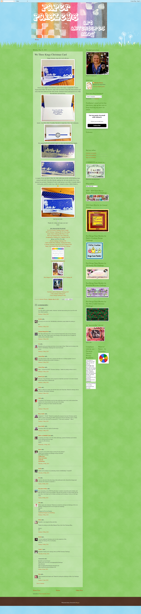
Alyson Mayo (41, 356)
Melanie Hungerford (43, 331)
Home (37, 39)
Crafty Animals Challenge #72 (58, 293)
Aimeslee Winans (98, 83)
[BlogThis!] (67, 299)
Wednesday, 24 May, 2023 (44, 444)
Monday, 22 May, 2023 (43, 314)
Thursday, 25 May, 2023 (43, 463)
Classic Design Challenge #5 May (58, 295)
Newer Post (36, 590)
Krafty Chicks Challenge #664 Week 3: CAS (57, 234)
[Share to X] (68, 299)
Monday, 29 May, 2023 (43, 515)
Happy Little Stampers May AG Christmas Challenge (57, 246)
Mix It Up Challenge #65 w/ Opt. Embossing (57, 235)
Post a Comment (40, 583)
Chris (39, 398)
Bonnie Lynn (41, 376)
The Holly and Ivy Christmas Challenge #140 (58, 292)
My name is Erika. (42, 488)
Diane (39, 449)
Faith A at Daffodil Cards (44, 435)
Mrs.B (39, 537)
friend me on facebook (91, 153)
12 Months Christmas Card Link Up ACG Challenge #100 (58, 244)
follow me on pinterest (91, 155)
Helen (39, 520)
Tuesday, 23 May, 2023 (43, 393)
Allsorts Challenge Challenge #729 (58, 241)
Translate (97, 98)
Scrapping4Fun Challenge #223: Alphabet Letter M (58, 237)
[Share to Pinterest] (72, 299)
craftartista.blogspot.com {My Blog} (46, 512)
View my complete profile (99, 86)
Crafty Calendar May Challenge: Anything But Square (58, 242)
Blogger (77, 602)
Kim (39, 574)
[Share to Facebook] (70, 299)
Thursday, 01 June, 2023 (43, 553)
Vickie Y (40, 549)
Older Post (79, 590)
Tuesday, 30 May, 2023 (43, 544)
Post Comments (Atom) (44, 593)
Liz (39, 344)
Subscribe (97, 125)
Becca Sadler (41, 414)
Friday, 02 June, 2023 (43, 569)
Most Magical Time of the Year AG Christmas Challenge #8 (58, 277)
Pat (39, 478)
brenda (40, 319)
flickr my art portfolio (91, 157)
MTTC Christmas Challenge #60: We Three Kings (58, 232)
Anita (39, 308)
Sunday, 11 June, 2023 (43, 580)
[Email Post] (62, 299)
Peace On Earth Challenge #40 (58, 261)
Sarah (39, 468)
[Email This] (65, 299)
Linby (39, 387)
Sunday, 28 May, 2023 (43, 483)
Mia (39, 502)
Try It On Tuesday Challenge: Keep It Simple (57, 230)
